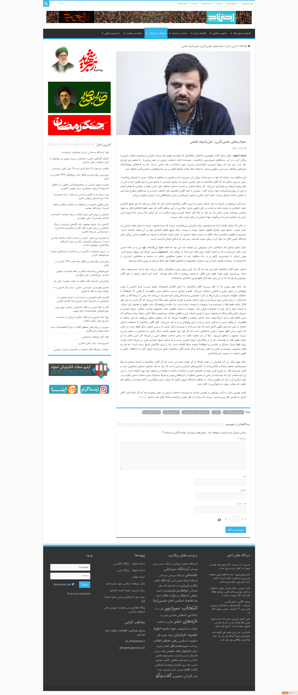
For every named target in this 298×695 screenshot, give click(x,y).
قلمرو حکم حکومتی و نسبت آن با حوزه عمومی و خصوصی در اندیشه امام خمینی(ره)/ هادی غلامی (83, 299)
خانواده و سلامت (134, 33)
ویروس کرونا (177, 670)
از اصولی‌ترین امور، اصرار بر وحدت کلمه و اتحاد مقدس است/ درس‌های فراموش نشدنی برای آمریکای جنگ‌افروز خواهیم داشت (80, 241)
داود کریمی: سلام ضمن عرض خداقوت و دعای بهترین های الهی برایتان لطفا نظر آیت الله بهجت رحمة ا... (230, 592)
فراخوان (186, 651)
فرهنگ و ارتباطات (157, 33)
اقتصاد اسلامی (184, 600)
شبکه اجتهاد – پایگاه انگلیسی (129, 564)
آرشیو (195, 3)
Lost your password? (78, 594)
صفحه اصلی (232, 3)
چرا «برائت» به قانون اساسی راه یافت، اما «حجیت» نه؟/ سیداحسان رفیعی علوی (81, 196)
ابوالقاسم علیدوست (176, 590)
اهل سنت (159, 609)
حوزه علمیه (169, 628)
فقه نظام (193, 656)
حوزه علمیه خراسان (175, 631)
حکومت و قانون (219, 33)
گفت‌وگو (164, 676)
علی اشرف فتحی (152, 412)
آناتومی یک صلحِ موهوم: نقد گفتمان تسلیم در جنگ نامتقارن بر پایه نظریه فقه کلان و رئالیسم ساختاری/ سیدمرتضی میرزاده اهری (81, 228)
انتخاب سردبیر (180, 608)
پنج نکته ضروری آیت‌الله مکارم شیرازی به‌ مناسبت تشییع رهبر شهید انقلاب (82, 319)
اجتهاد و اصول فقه (242, 33)
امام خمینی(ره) (163, 600)
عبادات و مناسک (179, 33)
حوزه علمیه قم (165, 635)
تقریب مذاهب (165, 622)
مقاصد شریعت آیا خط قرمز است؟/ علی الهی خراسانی (80, 169)
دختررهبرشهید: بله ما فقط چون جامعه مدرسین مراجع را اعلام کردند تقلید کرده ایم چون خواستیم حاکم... (229, 578)
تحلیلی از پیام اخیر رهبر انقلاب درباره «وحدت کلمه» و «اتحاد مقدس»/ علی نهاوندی (80, 216)
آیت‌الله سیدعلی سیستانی (171, 575)
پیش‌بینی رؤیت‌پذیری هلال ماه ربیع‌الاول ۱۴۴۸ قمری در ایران (79, 177)
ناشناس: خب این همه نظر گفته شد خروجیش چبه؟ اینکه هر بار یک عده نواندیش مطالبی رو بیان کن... (231, 636)
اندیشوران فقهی (112, 33)
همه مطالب (182, 3)
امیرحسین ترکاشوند (233, 412)
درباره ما (219, 3)
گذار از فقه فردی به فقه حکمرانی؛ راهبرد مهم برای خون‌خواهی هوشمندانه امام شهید (82, 309)
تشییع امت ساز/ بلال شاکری (93, 343)
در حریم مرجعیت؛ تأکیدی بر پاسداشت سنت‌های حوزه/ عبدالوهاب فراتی (80, 253)
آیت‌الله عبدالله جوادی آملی (184, 581)
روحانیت (193, 646)
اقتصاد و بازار (200, 33)
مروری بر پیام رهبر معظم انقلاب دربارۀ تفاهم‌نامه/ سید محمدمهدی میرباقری (80, 329)
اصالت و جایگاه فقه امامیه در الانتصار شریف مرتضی (81, 350)
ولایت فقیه (190, 669)
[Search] (46, 4)
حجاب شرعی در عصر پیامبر (196, 412)
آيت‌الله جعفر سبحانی (185, 564)
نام (244, 476)
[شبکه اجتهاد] (149, 18)
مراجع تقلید (184, 660)
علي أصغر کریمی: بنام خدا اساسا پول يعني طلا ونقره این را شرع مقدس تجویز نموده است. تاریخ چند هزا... (230, 622)
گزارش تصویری (182, 676)
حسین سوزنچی (171, 412)
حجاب (216, 412)
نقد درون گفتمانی (181, 665)
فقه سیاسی (159, 651)
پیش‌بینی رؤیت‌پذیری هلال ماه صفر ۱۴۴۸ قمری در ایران (82, 263)
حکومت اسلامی (187, 641)
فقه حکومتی (173, 651)
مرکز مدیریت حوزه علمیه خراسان (127, 590)
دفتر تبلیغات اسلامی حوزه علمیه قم (126, 584)
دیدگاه (242, 439)
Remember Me (63, 585)
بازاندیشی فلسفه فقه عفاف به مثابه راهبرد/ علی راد (81, 281)
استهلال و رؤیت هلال (175, 595)
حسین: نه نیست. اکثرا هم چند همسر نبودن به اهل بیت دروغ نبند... (230, 566)
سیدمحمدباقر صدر (175, 646)
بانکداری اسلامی (187, 615)
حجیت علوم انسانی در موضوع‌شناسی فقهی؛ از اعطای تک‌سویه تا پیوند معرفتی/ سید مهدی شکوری (80, 186)
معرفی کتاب (171, 660)
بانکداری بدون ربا (168, 615)
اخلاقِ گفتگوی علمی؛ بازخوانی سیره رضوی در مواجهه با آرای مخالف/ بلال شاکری (79, 160)
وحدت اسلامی (163, 664)
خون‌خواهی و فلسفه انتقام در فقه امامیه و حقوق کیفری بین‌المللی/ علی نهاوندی (83, 273)
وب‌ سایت (241, 503)
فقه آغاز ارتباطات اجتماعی (95, 337)
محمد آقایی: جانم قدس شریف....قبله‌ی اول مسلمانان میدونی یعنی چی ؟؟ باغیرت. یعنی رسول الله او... (230, 607)
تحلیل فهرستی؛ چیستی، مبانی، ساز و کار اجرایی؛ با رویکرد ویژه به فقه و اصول (81, 289)
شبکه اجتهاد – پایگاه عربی (131, 570)
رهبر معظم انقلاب (165, 640)
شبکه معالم (139, 577)
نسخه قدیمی (207, 3)
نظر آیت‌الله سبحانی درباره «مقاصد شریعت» (85, 152)
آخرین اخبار (232, 46)
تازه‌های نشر (185, 621)
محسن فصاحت (181, 656)
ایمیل (243, 490)
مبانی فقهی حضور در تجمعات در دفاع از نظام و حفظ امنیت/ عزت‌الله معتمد (81, 206)
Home (244, 46)
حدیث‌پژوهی (183, 629)
